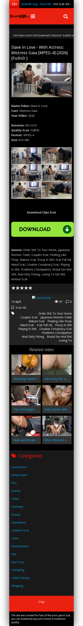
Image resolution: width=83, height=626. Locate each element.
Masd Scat (27, 325)
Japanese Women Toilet (56, 317)
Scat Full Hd (44, 325)
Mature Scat (37, 321)
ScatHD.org (19, 16)
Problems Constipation (57, 333)
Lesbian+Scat (20, 530)
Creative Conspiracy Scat (55, 329)
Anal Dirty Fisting (33, 336)
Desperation (19, 475)
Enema (15, 491)
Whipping (17, 586)
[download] (42, 229)
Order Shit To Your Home (55, 313)
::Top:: (41, 602)
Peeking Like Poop (60, 321)
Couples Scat (29, 317)
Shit (13, 554)
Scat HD (21, 307)
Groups (16, 514)
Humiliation (18, 522)
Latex (15, 538)
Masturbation (20, 546)
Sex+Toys (17, 562)
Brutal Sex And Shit (59, 336)
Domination (19, 467)
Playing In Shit (27, 329)
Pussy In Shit (63, 325)
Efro (14, 483)
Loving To (65, 340)
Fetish (15, 499)
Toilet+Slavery (20, 578)
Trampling (17, 570)
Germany (17, 507)
